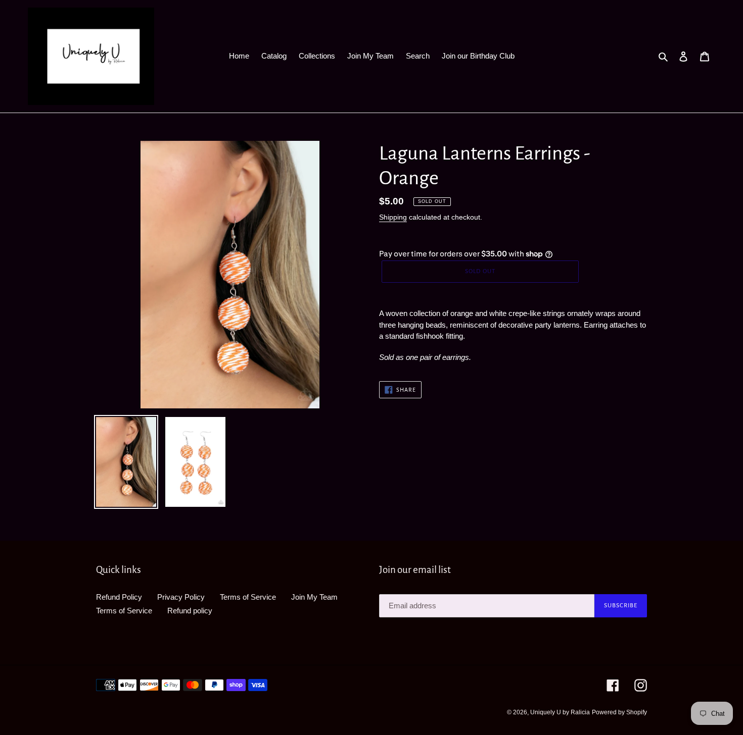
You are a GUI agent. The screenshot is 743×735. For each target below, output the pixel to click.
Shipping (393, 217)
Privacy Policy (181, 597)
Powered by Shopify (619, 712)
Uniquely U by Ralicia (560, 712)
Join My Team (314, 597)
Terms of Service (248, 597)
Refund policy (189, 610)
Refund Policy (119, 597)
